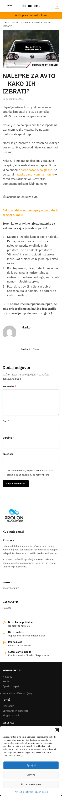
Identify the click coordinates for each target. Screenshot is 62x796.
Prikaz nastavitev (31, 784)
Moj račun (8, 706)
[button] (57, 730)
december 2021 (11, 587)
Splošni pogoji (41, 791)
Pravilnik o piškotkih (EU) (17, 693)
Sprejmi (31, 765)
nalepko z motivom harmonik (34, 174)
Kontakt (7, 681)
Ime (6, 421)
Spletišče (8, 454)
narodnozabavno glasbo (36, 170)
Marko (26, 327)
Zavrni (31, 774)
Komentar (9, 386)
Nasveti (15, 22)
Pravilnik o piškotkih (23, 791)
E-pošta (8, 437)
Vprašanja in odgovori (15, 710)
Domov (6, 22)
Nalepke (7, 676)
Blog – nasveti (11, 715)
